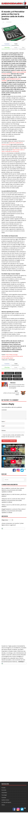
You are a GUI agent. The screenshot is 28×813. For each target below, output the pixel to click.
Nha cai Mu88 (5, 488)
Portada (3, 787)
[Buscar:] (14, 479)
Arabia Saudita (9, 373)
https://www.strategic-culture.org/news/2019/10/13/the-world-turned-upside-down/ (12, 356)
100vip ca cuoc (5, 504)
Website (4, 430)
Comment (4, 410)
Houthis (18, 373)
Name (3, 421)
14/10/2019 (8, 22)
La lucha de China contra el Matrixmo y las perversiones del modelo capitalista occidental (13, 490)
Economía (4, 790)
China (4, 379)
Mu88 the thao (5, 494)
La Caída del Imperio (6, 802)
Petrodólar (17, 376)
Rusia (10, 379)
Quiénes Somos (5, 800)
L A (3, 22)
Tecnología (4, 795)
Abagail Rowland (6, 509)
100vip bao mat (5, 498)
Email (3, 426)
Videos (3, 805)
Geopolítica (4, 792)
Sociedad (4, 797)
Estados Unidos (7, 376)
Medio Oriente (18, 379)
